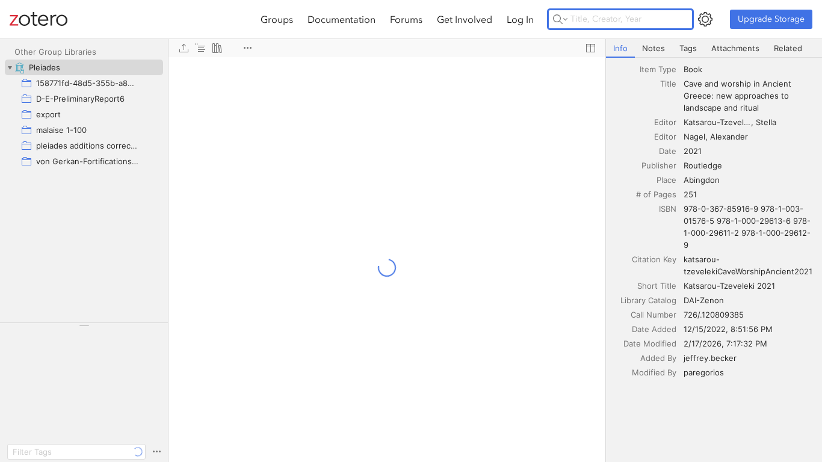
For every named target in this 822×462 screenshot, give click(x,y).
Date (667, 151)
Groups (277, 19)
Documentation (341, 19)
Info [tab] (620, 48)
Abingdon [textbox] (702, 180)
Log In (520, 19)
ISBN (667, 209)
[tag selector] (84, 329)
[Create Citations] (200, 48)
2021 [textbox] (693, 151)
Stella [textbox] (766, 122)
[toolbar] (386, 48)
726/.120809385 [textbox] (714, 314)
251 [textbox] (690, 194)
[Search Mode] (560, 19)
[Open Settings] (705, 19)
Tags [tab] (688, 48)
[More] (247, 48)
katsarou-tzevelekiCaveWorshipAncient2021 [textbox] (748, 265)
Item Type (658, 69)
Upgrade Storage (771, 19)
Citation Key (654, 259)
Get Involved (464, 19)
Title (668, 83)
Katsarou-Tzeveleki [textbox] (718, 122)
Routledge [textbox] (703, 165)
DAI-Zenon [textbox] (704, 300)
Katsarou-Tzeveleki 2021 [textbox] (729, 286)
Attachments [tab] (735, 48)
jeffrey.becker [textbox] (710, 358)
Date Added (654, 329)
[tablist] (714, 48)
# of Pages (656, 194)
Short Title (656, 286)
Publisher (658, 165)
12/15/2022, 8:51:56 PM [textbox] (728, 329)
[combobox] (749, 69)
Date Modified (649, 343)
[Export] (183, 48)
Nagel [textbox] (694, 136)
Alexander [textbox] (729, 136)
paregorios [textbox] (704, 372)
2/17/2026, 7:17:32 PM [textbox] (725, 343)
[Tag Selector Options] (156, 452)
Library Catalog (648, 300)
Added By (658, 358)
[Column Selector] (590, 48)
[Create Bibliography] (217, 48)
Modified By (654, 372)
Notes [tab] (653, 48)
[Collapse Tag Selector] (84, 325)
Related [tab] (788, 48)
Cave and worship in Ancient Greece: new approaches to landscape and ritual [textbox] (739, 95)
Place (666, 180)
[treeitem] (84, 67)
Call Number (653, 314)
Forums (406, 19)
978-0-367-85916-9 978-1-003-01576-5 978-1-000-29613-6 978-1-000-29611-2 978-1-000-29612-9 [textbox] (747, 227)
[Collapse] (9, 67)
